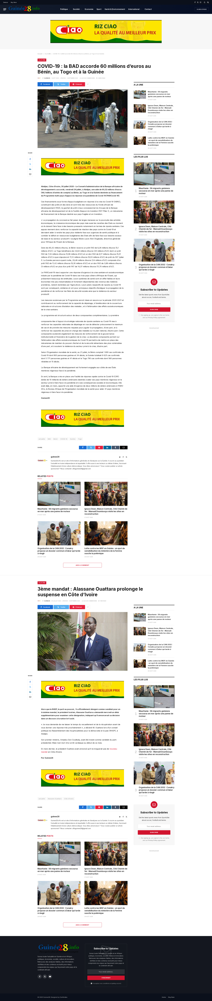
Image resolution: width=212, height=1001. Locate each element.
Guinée (72, 439)
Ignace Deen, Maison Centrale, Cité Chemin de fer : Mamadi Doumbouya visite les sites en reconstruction (105, 511)
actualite (42, 439)
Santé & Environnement (115, 9)
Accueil (40, 54)
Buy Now (14, 2)
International (133, 9)
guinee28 (47, 78)
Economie (89, 9)
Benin (56, 439)
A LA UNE (48, 54)
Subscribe (202, 9)
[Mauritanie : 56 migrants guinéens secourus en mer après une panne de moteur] (59, 494)
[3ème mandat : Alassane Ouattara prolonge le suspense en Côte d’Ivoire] (83, 641)
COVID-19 (63, 439)
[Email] (30, 174)
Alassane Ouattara (55, 799)
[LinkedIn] (30, 169)
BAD (49, 439)
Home (164, 997)
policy (114, 983)
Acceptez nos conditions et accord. (107, 983)
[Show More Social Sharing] (88, 84)
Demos (5, 2)
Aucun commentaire (88, 78)
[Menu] (4, 9)
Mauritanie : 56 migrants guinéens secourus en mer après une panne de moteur (58, 510)
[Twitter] (30, 164)
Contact (148, 9)
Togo (80, 439)
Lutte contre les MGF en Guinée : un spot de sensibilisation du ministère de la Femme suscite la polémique (104, 551)
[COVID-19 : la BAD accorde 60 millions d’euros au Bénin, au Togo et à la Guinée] (83, 118)
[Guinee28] (24, 9)
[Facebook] (30, 159)
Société (76, 9)
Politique (64, 9)
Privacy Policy (152, 317)
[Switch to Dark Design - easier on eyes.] (204, 2)
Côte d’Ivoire (68, 799)
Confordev (63, 997)
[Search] (208, 2)
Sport (99, 9)
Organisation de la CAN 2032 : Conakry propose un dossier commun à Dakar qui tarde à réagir (59, 551)
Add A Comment (82, 565)
